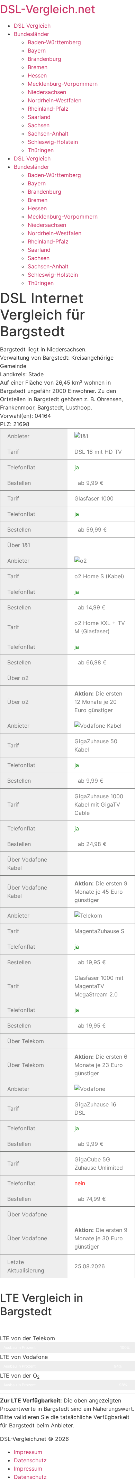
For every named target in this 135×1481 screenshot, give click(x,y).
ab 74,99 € (92, 1198)
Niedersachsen (47, 92)
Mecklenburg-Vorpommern (63, 83)
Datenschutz (30, 1460)
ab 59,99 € (92, 529)
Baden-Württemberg (54, 42)
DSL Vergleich (32, 25)
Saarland (39, 116)
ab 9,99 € (91, 482)
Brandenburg (44, 58)
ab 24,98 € (92, 843)
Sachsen (39, 125)
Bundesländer (31, 33)
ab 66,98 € (92, 662)
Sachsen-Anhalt (48, 133)
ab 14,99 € (92, 607)
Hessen (37, 75)
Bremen (37, 67)
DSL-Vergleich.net (47, 9)
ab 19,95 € (92, 962)
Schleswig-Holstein (53, 141)
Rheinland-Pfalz (48, 108)
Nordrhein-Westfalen (54, 100)
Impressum (28, 1451)
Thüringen (41, 150)
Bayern (37, 50)
